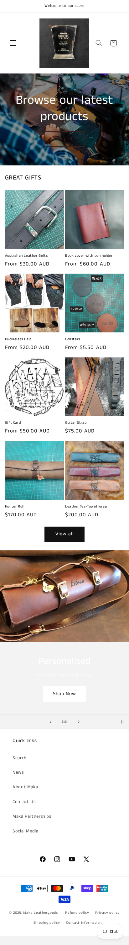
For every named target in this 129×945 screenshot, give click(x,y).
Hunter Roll (15, 506)
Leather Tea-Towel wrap (86, 506)
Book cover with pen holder (89, 255)
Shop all (64, 138)
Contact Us (24, 802)
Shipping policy (47, 922)
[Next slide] (78, 722)
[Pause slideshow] (122, 722)
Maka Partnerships (32, 816)
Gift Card (13, 422)
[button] (13, 43)
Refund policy (77, 912)
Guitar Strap (75, 422)
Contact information (84, 922)
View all (64, 534)
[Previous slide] (50, 722)
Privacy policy (107, 912)
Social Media (26, 831)
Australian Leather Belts (26, 255)
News (18, 772)
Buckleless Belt (18, 339)
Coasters (72, 339)
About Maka (25, 787)
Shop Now (64, 693)
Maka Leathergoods (40, 912)
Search (20, 758)
